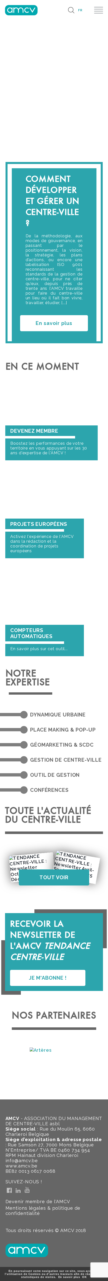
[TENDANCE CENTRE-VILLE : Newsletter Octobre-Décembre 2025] (32, 867)
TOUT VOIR (53, 877)
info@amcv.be (22, 1160)
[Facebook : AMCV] (9, 1190)
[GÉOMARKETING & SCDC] (24, 745)
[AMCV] (21, 10)
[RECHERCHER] (71, 10)
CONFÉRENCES (49, 790)
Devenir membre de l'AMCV (38, 1201)
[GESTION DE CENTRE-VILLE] (24, 760)
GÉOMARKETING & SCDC (62, 745)
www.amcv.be (22, 1165)
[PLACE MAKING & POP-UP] (24, 730)
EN (87, 10)
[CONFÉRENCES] (24, 790)
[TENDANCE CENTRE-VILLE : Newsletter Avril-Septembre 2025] (76, 867)
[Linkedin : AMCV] (18, 1190)
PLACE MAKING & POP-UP (63, 730)
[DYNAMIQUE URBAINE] (24, 714)
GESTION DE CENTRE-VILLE (66, 760)
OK (84, 1276)
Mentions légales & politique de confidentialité (43, 1210)
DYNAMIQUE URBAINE (58, 715)
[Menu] (98, 10)
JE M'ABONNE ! (48, 978)
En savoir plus (54, 323)
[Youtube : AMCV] (27, 1190)
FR (80, 10)
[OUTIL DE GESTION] (24, 775)
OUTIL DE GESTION (55, 775)
